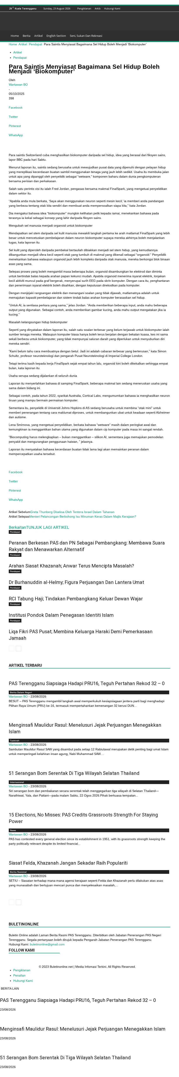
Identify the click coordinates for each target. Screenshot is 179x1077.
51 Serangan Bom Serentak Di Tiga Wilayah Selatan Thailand (74, 773)
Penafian (19, 975)
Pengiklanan (84, 8)
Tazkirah (14, 740)
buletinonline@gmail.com (47, 944)
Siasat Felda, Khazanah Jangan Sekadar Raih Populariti (68, 863)
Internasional (17, 782)
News (13, 830)
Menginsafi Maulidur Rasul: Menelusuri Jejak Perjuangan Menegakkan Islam (82, 1029)
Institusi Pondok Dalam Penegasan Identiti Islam (61, 615)
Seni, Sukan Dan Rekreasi (86, 36)
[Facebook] (135, 8)
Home (15, 36)
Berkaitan (17, 527)
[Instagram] (146, 8)
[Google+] (140, 8)
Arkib (98, 8)
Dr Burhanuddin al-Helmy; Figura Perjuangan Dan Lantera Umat (76, 582)
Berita (26, 36)
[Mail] (151, 8)
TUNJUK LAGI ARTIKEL (47, 527)
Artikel (38, 36)
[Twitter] (162, 8)
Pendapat (35, 44)
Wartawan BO (18, 84)
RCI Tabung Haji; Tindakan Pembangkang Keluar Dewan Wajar (76, 598)
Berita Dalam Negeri (21, 692)
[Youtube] (167, 8)
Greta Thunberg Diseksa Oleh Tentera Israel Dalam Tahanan (72, 512)
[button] (165, 36)
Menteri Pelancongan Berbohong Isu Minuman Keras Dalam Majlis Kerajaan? (82, 516)
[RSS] (157, 8)
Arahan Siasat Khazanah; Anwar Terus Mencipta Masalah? (71, 566)
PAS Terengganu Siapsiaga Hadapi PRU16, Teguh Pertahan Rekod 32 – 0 (87, 683)
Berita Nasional (18, 871)
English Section (56, 36)
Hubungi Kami (112, 8)
